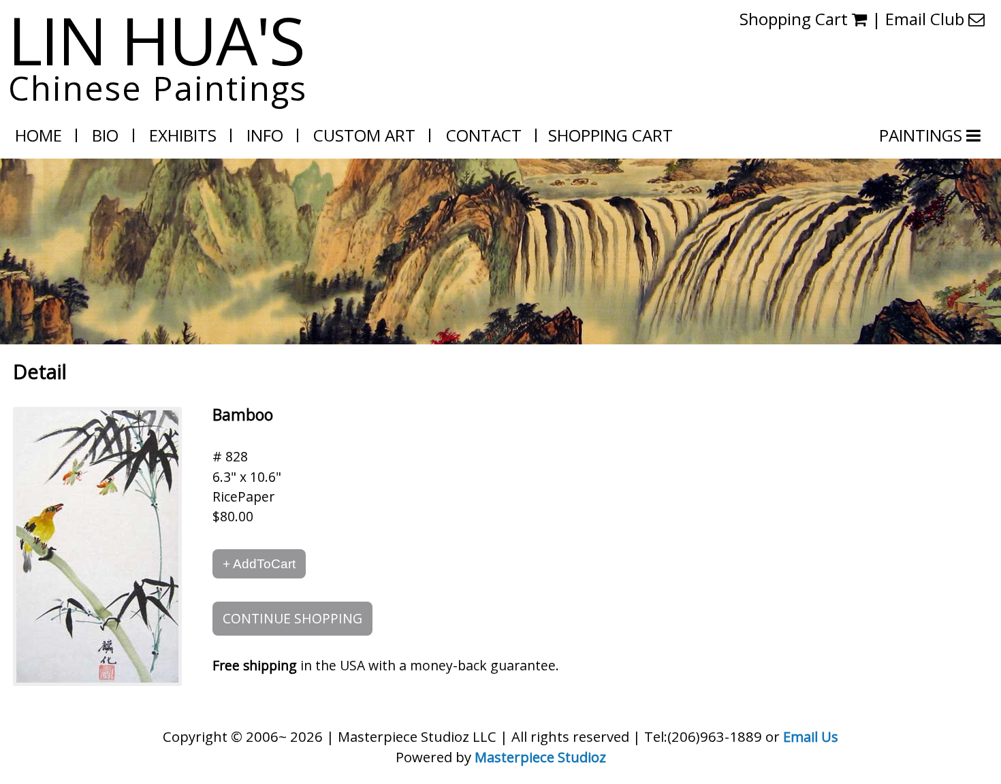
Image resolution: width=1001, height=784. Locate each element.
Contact (484, 135)
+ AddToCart (259, 563)
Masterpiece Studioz (540, 756)
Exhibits (183, 135)
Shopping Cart (796, 18)
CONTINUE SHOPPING (292, 618)
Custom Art (364, 135)
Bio (105, 135)
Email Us (810, 736)
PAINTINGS (922, 135)
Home (38, 135)
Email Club (926, 18)
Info (265, 135)
